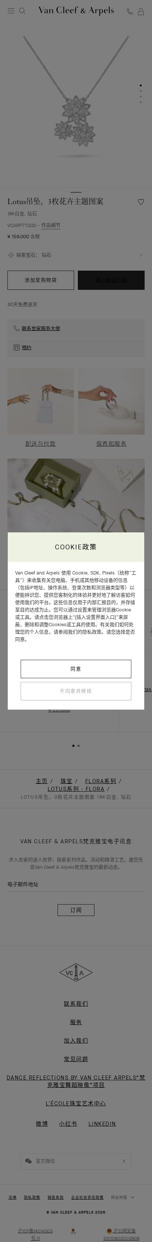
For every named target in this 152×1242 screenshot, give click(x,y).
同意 (75, 669)
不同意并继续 (76, 691)
